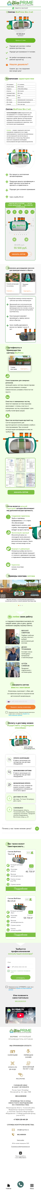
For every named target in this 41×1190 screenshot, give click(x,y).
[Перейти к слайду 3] (22, 605)
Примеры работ (25, 285)
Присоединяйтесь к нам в (20, 1156)
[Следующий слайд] (39, 591)
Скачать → (10, 291)
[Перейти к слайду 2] (20, 605)
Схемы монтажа (14, 368)
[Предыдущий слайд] (1, 591)
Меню (32, 1188)
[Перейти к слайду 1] (18, 605)
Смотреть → (28, 291)
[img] (28, 277)
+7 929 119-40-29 (21, 1119)
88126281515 (20, 1001)
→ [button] (30, 254)
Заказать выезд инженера (20, 707)
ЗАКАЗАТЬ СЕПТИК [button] (18, 254)
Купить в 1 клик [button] (20, 40)
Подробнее (20, 888)
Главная (8, 1188)
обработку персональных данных (19, 714)
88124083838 (20, 1096)
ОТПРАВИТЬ (20, 978)
